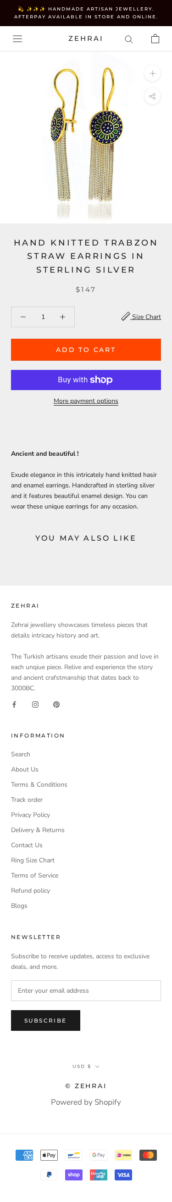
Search (20, 754)
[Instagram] (35, 704)
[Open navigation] (17, 38)
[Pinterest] (56, 704)
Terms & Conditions (39, 784)
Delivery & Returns (38, 830)
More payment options (86, 401)
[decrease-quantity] (23, 317)
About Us (25, 769)
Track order (27, 799)
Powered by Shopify (86, 1102)
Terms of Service (34, 875)
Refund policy (30, 890)
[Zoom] (152, 73)
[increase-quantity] (62, 317)
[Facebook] (14, 704)
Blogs (19, 905)
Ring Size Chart (33, 860)
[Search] (129, 39)
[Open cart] (155, 38)
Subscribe (45, 1020)
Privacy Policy (30, 815)
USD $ (81, 1066)
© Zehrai (85, 1086)
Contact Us (27, 845)
